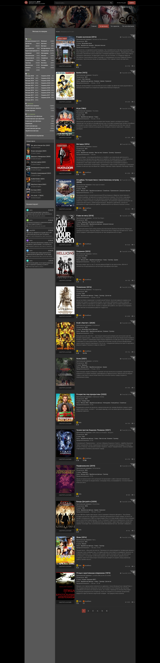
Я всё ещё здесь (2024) (35, 266)
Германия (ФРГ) (91, 579)
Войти (132, 3)
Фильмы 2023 (29, 80)
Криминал (28, 53)
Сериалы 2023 (45, 80)
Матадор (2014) (83, 144)
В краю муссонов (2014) (86, 37)
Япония (84, 544)
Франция (84, 222)
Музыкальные (29, 55)
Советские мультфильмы (33, 121)
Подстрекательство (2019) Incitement (40, 256)
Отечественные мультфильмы (34, 118)
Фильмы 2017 (29, 95)
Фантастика (29, 65)
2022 (86, 399)
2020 (86, 327)
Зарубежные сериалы (32, 105)
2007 (86, 434)
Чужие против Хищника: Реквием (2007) (93, 430)
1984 (86, 113)
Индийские (28, 123)
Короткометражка (31, 51)
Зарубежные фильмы (32, 131)
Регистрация (121, 3)
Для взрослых (29, 48)
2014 (86, 41)
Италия (84, 579)
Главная (93, 26)
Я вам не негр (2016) (85, 215)
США (83, 79)
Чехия (83, 188)
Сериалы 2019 (45, 90)
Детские (43, 43)
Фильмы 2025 (29, 76)
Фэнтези (44, 63)
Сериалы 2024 (45, 78)
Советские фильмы (31, 126)
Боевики (28, 67)
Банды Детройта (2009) (86, 501)
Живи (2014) (81, 537)
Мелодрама (44, 53)
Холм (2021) (81, 358)
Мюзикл (43, 55)
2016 (86, 187)
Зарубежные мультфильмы (33, 116)
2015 (86, 256)
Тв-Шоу (43, 60)
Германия (85, 472)
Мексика (87, 79)
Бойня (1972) (81, 72)
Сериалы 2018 (45, 92)
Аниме (27, 70)
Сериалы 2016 (45, 97)
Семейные (44, 58)
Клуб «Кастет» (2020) (85, 323)
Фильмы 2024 (29, 78)
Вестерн (43, 46)
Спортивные (29, 60)
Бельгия (93, 222)
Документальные (30, 41)
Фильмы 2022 (29, 83)
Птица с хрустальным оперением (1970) (93, 573)
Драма (27, 46)
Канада (84, 258)
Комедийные (45, 51)
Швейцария (99, 222)
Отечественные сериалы (33, 108)
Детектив (28, 43)
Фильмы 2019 (29, 90)
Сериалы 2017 (45, 95)
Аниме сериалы (30, 110)
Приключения (29, 58)
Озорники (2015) (83, 251)
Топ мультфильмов (128, 26)
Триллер (28, 63)
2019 (86, 470)
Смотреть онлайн (65, 66)
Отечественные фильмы (33, 128)
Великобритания (87, 43)
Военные (44, 41)
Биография (44, 65)
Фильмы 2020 (29, 88)
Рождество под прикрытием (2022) (91, 394)
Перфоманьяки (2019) (85, 466)
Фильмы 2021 (29, 85)
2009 (86, 506)
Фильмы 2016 (29, 97)
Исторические (45, 48)
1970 (86, 577)
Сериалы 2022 (45, 83)
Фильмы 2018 (29, 92)
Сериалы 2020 (45, 88)
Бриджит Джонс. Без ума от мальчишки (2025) (40, 246)
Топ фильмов (103, 26)
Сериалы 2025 (45, 76)
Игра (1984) (81, 108)
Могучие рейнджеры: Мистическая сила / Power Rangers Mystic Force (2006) (40, 236)
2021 (86, 363)
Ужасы (43, 67)
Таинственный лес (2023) (36, 216)
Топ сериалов (115, 26)
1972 (86, 77)
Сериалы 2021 (45, 85)
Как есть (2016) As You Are (36, 226)
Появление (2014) (84, 287)
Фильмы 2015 (29, 100)
